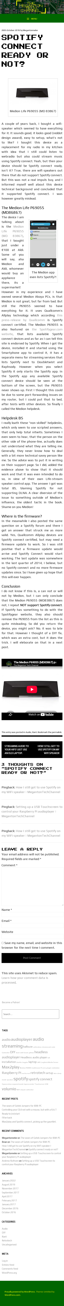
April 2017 (7, 1196)
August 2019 (8, 1184)
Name (7, 909)
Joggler (25, 1062)
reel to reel (26, 1073)
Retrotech (7, 1240)
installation (9, 1061)
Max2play (10, 1067)
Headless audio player (34, 1057)
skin (55, 1073)
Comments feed (10, 1268)
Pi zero (43, 1068)
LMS (39, 1062)
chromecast (46, 1047)
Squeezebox (7, 1084)
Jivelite (19, 1062)
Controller (6, 1052)
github (31, 1052)
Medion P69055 (26, 1068)
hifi (49, 1058)
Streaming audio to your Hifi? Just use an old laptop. (17, 749)
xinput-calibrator (27, 1090)
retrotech (37, 1073)
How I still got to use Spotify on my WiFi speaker (48, 749)
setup (49, 1073)
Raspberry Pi (11, 1073)
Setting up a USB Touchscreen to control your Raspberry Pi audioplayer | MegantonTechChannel (32, 811)
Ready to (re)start (11, 1113)
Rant (34, 732)
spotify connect (40, 1079)
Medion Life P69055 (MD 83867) (13, 231)
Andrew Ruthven (10, 1160)
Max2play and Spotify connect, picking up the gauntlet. (29, 1121)
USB (46, 1084)
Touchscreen (39, 1084)
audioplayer (21, 1039)
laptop (33, 1061)
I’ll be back (7, 1117)
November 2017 (10, 1188)
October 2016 (9, 1212)
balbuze (28, 1046)
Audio (28, 732)
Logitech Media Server (49, 1062)
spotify (21, 1078)
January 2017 (9, 1204)
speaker (10, 1080)
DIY (12, 1052)
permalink (57, 732)
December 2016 (10, 1208)
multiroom (36, 1068)
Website (7, 932)
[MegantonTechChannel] (32, 12)
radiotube (55, 1068)
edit (21, 1052)
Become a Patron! (11, 1002)
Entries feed (8, 1264)
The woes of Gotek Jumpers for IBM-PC (22, 1105)
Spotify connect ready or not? (43, 1149)
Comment (9, 865)
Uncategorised (9, 1244)
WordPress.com (12, 1295)
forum (26, 1052)
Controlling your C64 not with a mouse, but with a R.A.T (29, 1109)
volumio (9, 1088)
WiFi (18, 1090)
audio (6, 1039)
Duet (18, 1052)
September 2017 (10, 1192)
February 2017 (9, 1200)
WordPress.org (9, 1272)
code (53, 1047)
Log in (5, 1260)
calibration (37, 1047)
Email (6, 920)
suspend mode (17, 1084)
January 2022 (9, 1180)
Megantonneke (30, 30)
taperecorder (29, 1084)
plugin (48, 1068)
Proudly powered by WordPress (20, 1291)
